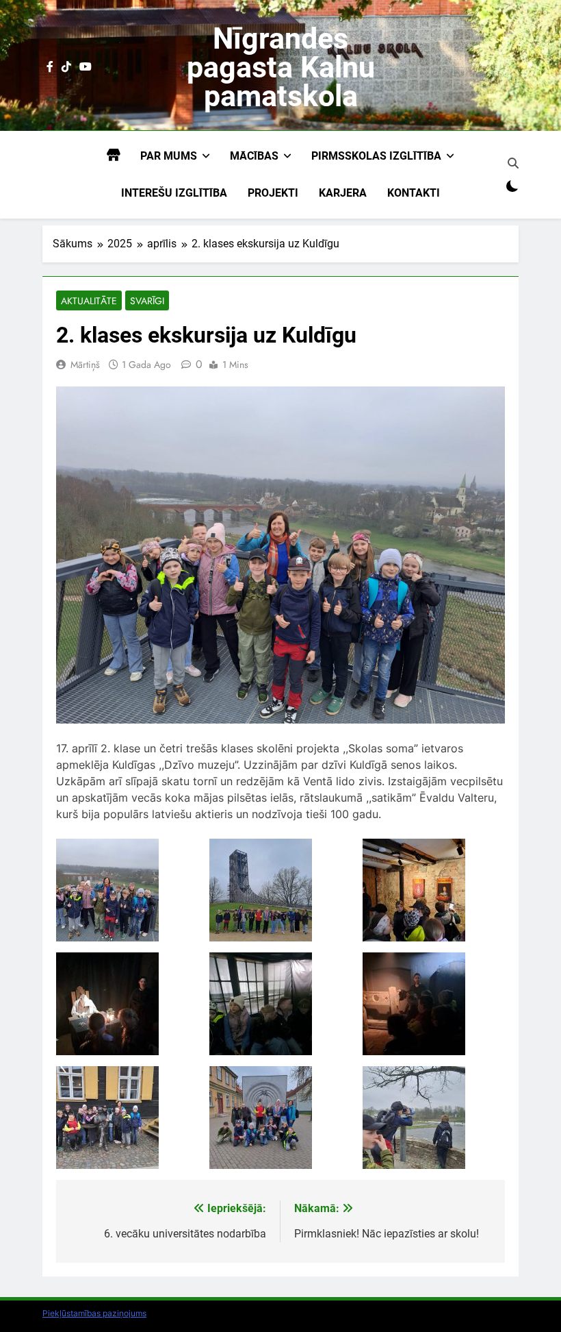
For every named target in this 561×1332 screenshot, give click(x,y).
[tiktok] (66, 67)
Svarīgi (147, 301)
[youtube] (85, 67)
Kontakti (413, 192)
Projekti (273, 192)
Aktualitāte (89, 301)
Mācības (254, 155)
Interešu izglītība (174, 192)
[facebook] (49, 67)
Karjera (343, 192)
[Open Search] (513, 163)
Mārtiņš (85, 364)
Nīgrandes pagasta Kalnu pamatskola (281, 67)
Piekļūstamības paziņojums (94, 1313)
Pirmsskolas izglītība (376, 155)
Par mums (168, 155)
